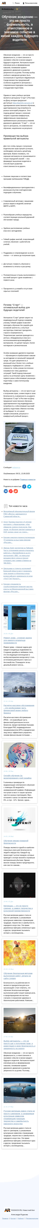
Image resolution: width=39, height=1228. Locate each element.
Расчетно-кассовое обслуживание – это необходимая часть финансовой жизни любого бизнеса (19, 709)
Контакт (13, 1218)
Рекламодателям (32, 1218)
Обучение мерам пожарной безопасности (16, 842)
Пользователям (31, 3)
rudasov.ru (16, 467)
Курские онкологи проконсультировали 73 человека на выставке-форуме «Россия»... (19, 540)
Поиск (17, 3)
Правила (5, 1218)
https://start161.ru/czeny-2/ (23, 103)
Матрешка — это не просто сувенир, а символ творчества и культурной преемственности (18, 908)
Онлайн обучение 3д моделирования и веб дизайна (17, 777)
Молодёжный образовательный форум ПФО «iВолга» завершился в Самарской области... (19, 514)
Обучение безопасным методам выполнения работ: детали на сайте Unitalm (18, 975)
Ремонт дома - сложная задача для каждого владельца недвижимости (18, 640)
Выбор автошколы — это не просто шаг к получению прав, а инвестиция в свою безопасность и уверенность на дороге (19, 1045)
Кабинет (21, 1218)
